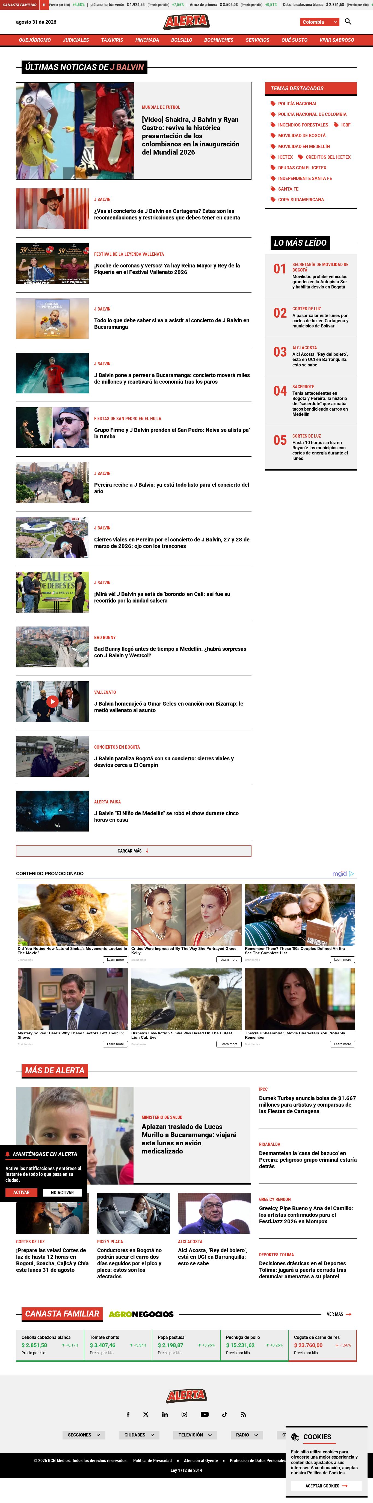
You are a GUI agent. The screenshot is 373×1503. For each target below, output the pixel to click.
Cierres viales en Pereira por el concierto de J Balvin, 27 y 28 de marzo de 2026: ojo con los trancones (172, 542)
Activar (21, 1192)
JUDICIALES (76, 40)
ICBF (346, 125)
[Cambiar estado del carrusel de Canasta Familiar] (44, 5)
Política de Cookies (326, 1472)
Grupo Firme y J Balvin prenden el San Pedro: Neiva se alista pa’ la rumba (172, 433)
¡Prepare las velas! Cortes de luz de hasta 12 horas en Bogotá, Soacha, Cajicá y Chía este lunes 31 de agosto (52, 1260)
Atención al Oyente (201, 1461)
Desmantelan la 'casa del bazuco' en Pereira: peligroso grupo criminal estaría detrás (308, 1160)
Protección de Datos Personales (258, 1461)
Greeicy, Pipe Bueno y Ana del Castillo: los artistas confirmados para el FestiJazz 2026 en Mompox (306, 1215)
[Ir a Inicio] (186, 22)
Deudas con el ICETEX (302, 167)
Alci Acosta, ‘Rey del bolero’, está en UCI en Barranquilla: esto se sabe (320, 359)
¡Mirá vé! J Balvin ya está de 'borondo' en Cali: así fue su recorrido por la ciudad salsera (162, 597)
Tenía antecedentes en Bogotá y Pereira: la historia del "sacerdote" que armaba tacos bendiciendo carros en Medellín (320, 404)
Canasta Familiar (20, 5)
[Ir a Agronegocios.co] (141, 1314)
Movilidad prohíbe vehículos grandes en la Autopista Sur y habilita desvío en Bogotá (319, 282)
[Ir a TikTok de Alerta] (224, 1414)
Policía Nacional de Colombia (312, 114)
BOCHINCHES (218, 40)
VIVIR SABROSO (336, 40)
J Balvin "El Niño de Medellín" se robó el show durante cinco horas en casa (166, 816)
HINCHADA (147, 40)
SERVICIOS (258, 40)
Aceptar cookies (322, 1486)
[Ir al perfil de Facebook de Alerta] (128, 1414)
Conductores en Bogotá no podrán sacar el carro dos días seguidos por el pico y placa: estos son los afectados (129, 1263)
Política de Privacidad (152, 1461)
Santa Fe (288, 189)
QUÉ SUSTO (294, 40)
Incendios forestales (303, 125)
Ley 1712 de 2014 (186, 1470)
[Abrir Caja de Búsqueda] (348, 22)
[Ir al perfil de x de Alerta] (146, 1414)
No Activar (62, 1192)
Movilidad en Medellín (304, 146)
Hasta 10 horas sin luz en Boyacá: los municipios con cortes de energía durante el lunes (320, 450)
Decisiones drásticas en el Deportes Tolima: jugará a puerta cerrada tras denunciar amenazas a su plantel (302, 1270)
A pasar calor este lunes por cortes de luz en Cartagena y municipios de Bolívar (320, 321)
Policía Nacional (298, 103)
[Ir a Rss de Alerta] (243, 1414)
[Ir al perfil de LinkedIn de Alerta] (165, 1414)
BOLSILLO (181, 40)
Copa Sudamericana (301, 199)
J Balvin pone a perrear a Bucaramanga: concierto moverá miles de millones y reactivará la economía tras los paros (172, 378)
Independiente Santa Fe (305, 178)
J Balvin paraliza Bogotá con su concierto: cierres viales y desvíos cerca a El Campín (164, 761)
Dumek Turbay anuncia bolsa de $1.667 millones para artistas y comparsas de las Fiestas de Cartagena (307, 1105)
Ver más (335, 1314)
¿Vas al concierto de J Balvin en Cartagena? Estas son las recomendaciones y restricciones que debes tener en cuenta (167, 214)
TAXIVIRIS (112, 40)
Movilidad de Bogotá (302, 135)
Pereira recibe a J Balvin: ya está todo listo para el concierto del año (171, 488)
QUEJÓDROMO (35, 40)
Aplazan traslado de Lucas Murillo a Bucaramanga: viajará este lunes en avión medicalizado (189, 1139)
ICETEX (285, 157)
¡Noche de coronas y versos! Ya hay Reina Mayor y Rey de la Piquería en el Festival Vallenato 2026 (167, 268)
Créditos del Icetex (328, 157)
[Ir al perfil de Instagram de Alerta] (184, 1414)
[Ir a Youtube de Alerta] (205, 1414)
